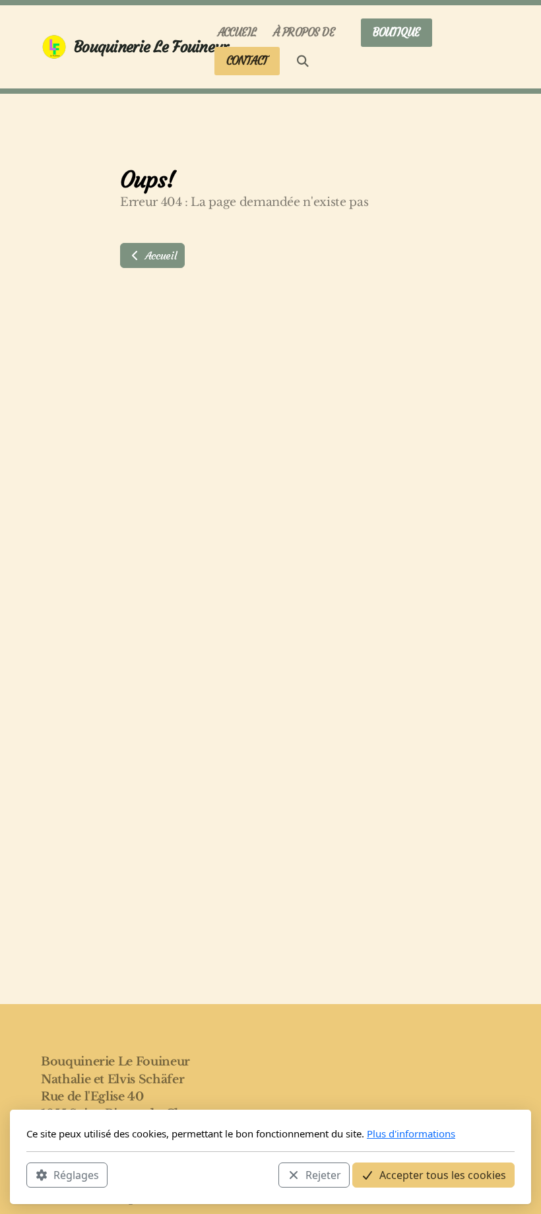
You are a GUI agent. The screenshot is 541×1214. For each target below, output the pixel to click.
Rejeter (323, 1175)
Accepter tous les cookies (442, 1175)
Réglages (76, 1175)
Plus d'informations (411, 1133)
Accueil (159, 255)
